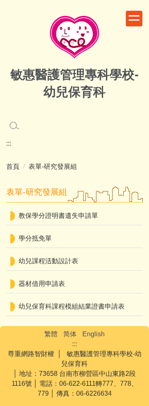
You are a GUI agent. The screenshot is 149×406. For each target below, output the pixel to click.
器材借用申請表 (42, 283)
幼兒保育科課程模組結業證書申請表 (72, 306)
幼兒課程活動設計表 (48, 260)
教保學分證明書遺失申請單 (58, 215)
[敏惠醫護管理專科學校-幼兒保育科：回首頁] (74, 38)
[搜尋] (14, 126)
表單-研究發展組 (53, 166)
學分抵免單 (35, 238)
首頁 (12, 166)
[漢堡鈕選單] (134, 18)
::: (8, 143)
